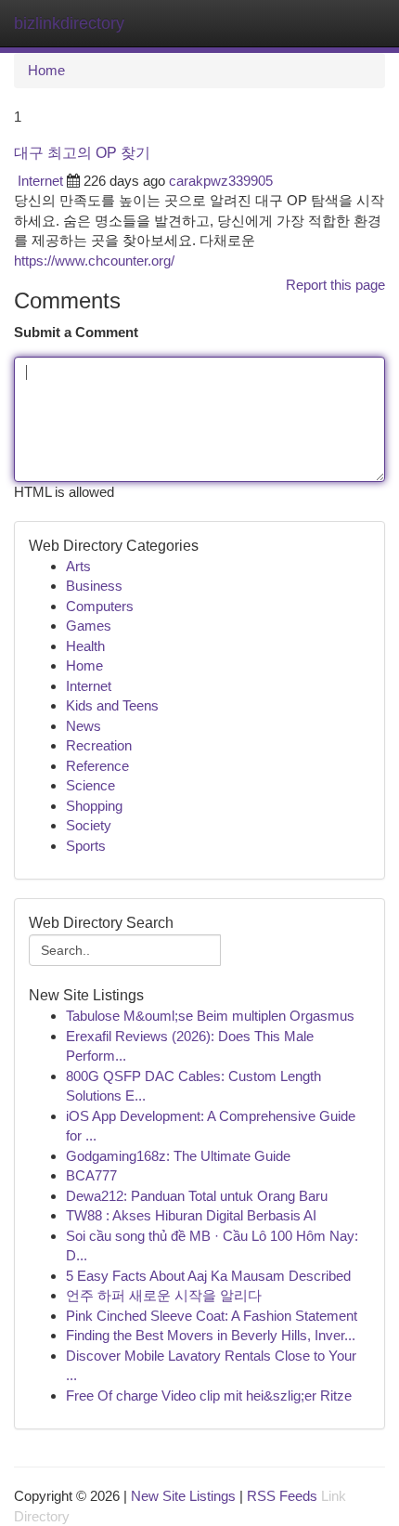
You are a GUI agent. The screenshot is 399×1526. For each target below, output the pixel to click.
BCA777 (91, 1175)
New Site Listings (183, 1496)
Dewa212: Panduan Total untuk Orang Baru (197, 1196)
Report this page (335, 285)
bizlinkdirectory (69, 23)
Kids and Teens (112, 705)
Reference (97, 766)
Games (88, 625)
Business (94, 585)
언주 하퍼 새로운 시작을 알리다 (164, 1295)
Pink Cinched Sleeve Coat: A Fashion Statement (211, 1316)
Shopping (94, 806)
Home (46, 70)
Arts (78, 566)
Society (88, 825)
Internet (40, 181)
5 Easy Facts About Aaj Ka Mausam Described (208, 1276)
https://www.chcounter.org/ (94, 260)
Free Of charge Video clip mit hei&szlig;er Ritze (209, 1395)
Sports (86, 846)
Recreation (99, 745)
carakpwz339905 (221, 181)
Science (90, 785)
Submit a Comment (76, 332)
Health (85, 646)
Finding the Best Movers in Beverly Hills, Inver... (210, 1335)
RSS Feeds (282, 1496)
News (83, 726)
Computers (100, 606)
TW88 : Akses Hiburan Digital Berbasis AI (191, 1215)
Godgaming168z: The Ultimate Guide (178, 1156)
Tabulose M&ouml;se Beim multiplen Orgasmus (210, 1016)
